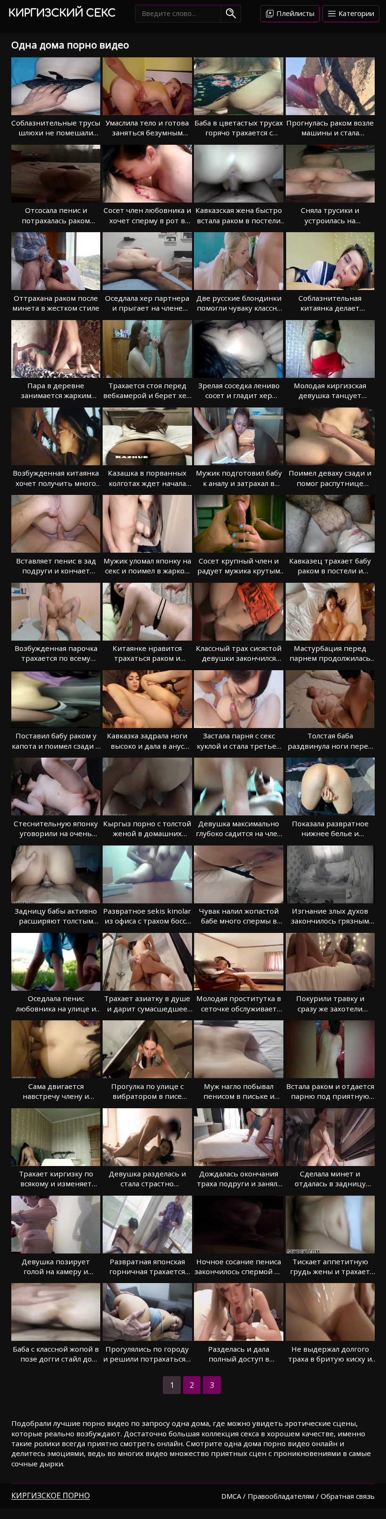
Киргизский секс (62, 13)
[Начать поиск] (231, 13)
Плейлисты (294, 13)
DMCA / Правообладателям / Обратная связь (298, 1496)
